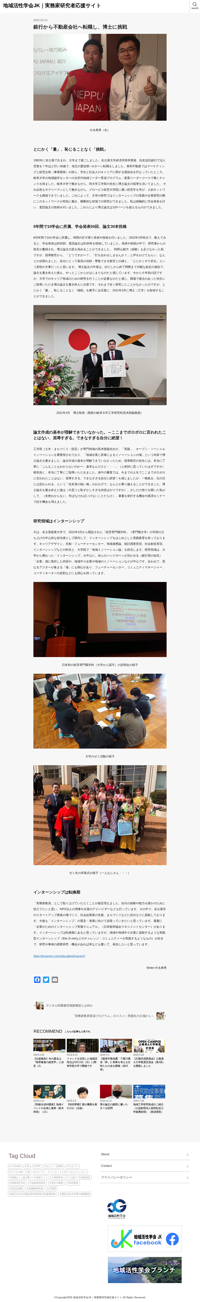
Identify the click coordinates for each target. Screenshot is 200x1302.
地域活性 (85, 1177)
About (105, 1154)
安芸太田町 (17, 1188)
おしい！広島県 (54, 1166)
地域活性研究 (38, 1183)
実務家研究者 (36, 1188)
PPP (38, 1166)
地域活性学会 (18, 1183)
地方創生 (74, 1183)
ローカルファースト (76, 1172)
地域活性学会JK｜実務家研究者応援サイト (52, 5)
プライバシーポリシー (116, 1177)
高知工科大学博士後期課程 (76, 1194)
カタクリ (73, 1166)
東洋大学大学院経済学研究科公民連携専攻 (33, 1194)
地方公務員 (57, 1183)
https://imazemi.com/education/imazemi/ (59, 956)
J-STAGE (16, 1166)
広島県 (52, 1188)
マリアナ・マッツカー (47, 1172)
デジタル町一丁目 (20, 1172)
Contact (106, 1165)
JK (28, 1166)
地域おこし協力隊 (20, 1177)
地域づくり (42, 1177)
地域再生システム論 (64, 1177)
